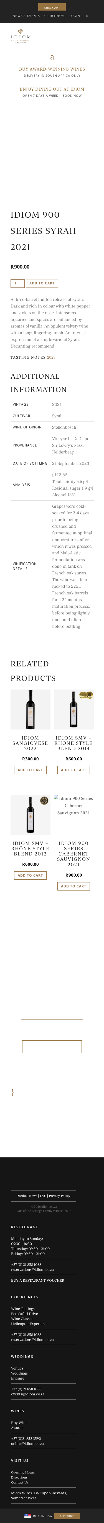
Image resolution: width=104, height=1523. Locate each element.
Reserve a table (52, 1025)
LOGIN (74, 16)
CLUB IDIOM (54, 16)
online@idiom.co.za (27, 1443)
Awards (17, 1427)
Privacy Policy (59, 1196)
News (33, 1196)
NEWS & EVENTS (26, 16)
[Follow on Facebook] (27, 1181)
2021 (51, 357)
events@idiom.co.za (27, 1394)
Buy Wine (19, 1422)
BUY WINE (67, 1516)
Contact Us (19, 1482)
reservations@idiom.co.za (32, 1269)
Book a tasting (52, 1046)
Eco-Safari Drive (24, 1313)
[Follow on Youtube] (49, 1181)
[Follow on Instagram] (38, 1181)
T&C (43, 1196)
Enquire (17, 1378)
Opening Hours (23, 1472)
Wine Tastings (23, 1308)
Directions (19, 1477)
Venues (17, 1368)
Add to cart (42, 283)
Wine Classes (22, 1318)
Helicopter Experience (30, 1323)
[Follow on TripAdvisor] (60, 1181)
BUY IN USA (42, 1516)
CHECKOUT (52, 7)
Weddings (19, 1373)
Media (22, 1196)
